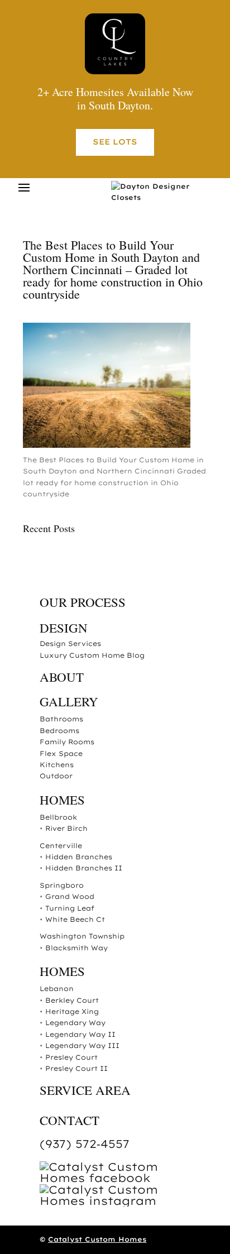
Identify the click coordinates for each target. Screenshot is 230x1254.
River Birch (66, 828)
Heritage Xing (72, 1011)
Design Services (70, 643)
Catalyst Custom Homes (97, 1239)
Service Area (85, 1089)
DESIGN (64, 627)
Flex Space (61, 753)
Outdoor (56, 776)
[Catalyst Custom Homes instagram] (123, 1201)
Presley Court (71, 1057)
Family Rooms (67, 742)
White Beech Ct (75, 919)
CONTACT (69, 1120)
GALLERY (69, 701)
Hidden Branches (78, 857)
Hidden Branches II (83, 868)
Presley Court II (76, 1068)
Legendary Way (75, 1022)
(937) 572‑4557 (85, 1144)
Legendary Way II (80, 1034)
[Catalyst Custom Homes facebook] (123, 1178)
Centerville (61, 845)
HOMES (62, 799)
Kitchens (57, 764)
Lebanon (57, 988)
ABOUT (62, 676)
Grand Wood (69, 896)
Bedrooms (59, 730)
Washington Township (82, 936)
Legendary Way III (82, 1045)
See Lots (115, 142)
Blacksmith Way (76, 948)
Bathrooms (61, 719)
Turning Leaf (69, 908)
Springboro (62, 885)
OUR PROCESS (83, 602)
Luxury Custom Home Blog (92, 655)
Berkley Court (72, 1000)
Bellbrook (58, 817)
